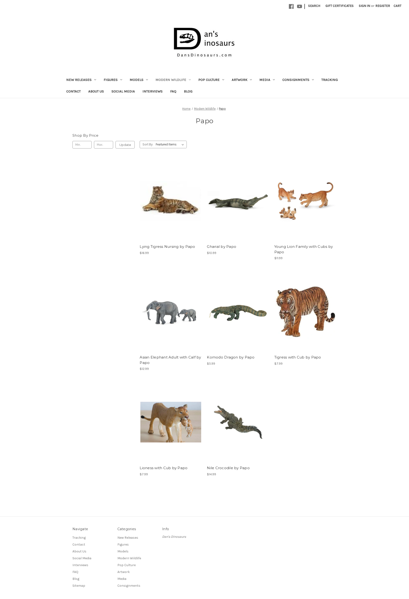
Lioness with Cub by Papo (163, 468)
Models (136, 80)
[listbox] (171, 144)
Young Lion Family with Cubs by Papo (303, 249)
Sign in (364, 6)
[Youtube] (299, 6)
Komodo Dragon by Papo (230, 357)
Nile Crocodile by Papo (228, 468)
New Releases (79, 80)
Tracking (329, 80)
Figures (111, 80)
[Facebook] (291, 6)
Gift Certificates (339, 6)
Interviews (152, 91)
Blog (188, 91)
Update (125, 145)
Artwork (239, 80)
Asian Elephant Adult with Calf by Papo (170, 360)
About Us (96, 91)
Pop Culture (209, 80)
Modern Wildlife (171, 80)
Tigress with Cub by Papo (297, 357)
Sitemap (78, 586)
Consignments (295, 80)
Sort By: (147, 144)
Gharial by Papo (221, 246)
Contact (73, 91)
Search (314, 6)
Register (382, 6)
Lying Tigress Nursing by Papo (167, 246)
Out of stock (170, 201)
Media (264, 80)
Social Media (123, 91)
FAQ (173, 91)
